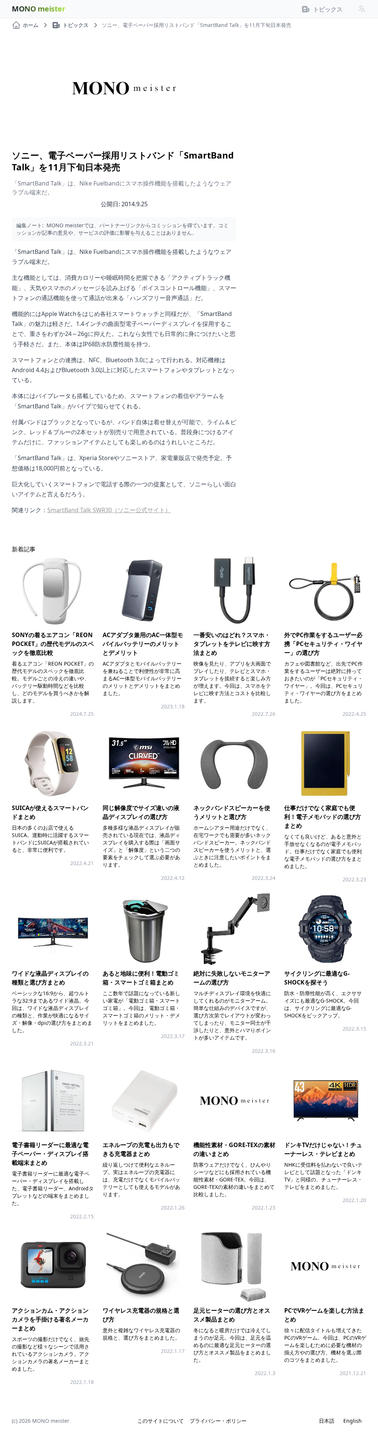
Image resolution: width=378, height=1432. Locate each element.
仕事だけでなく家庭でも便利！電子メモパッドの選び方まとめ (322, 817)
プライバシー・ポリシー (218, 1420)
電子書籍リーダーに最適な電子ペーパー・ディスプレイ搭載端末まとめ (50, 1154)
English (352, 1420)
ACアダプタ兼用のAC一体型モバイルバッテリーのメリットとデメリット (143, 644)
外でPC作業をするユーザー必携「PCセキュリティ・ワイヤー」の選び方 (323, 644)
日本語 (326, 1420)
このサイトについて (160, 1420)
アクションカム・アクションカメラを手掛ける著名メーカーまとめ (50, 1319)
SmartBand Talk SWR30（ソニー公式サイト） (109, 510)
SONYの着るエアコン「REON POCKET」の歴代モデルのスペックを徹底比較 (53, 644)
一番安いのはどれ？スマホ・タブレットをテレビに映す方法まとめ (231, 644)
